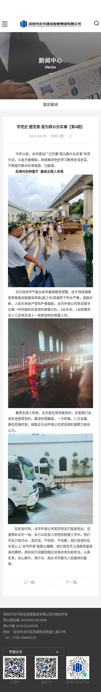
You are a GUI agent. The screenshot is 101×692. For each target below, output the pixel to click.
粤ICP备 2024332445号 (20, 626)
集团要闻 (50, 105)
